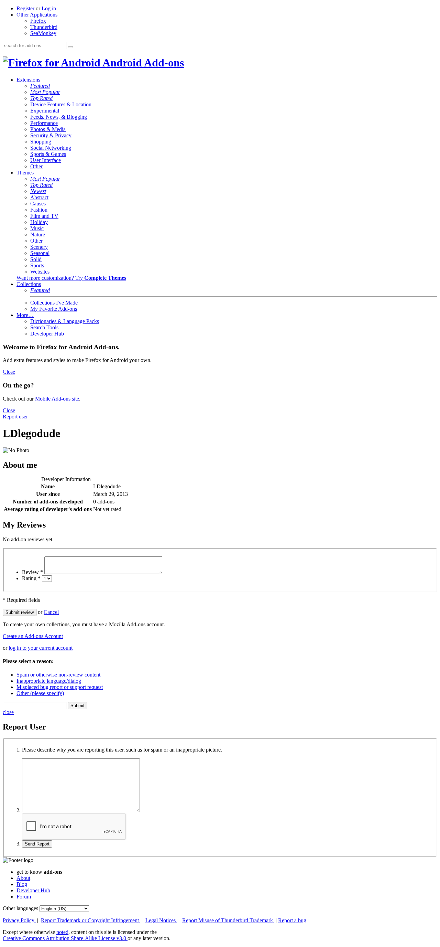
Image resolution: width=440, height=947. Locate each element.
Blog (21, 884)
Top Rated (41, 98)
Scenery (39, 247)
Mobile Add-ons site (57, 399)
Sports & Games (48, 154)
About (23, 878)
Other (36, 166)
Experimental (44, 111)
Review (32, 572)
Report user (15, 416)
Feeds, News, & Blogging (58, 117)
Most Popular (45, 92)
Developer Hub (47, 334)
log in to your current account (41, 648)
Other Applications (36, 15)
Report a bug (292, 920)
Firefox (38, 21)
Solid (36, 259)
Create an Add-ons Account (33, 636)
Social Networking (50, 148)
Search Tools (44, 327)
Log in (49, 8)
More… (25, 315)
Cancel (51, 612)
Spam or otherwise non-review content (58, 675)
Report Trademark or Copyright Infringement (90, 920)
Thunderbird (43, 27)
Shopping (40, 142)
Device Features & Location (60, 104)
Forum (23, 897)
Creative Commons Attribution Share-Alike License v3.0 (65, 938)
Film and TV (44, 216)
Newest (38, 191)
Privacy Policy (19, 920)
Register (25, 8)
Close (9, 372)
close (8, 712)
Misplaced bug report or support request (59, 687)
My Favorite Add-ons (53, 309)
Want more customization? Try (71, 278)
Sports (37, 265)
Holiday (39, 222)
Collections (28, 284)
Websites (40, 272)
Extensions (28, 80)
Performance (44, 123)
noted (62, 932)
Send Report (37, 844)
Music (37, 228)
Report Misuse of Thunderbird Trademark (228, 920)
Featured (40, 86)
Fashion (38, 210)
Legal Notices (161, 920)
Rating (31, 578)
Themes (25, 172)
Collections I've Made (54, 303)
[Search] (70, 47)
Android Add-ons (142, 62)
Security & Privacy (51, 135)
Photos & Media (48, 129)
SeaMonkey (43, 33)
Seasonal (40, 253)
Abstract (39, 197)
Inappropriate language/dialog (48, 681)
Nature (37, 234)
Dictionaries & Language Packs (64, 321)
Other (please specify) (40, 693)
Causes (38, 203)
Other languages (20, 908)
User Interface (45, 160)
